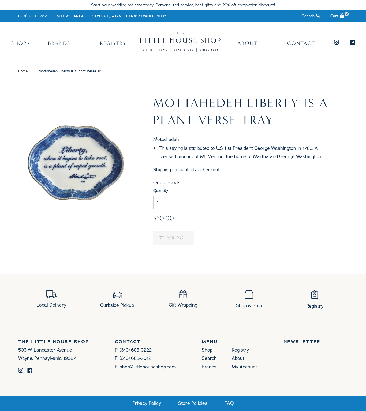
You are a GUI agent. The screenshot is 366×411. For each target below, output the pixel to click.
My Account (244, 367)
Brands (59, 43)
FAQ (229, 403)
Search (209, 358)
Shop (19, 43)
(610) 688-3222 (32, 16)
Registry (113, 43)
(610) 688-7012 (135, 358)
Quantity (160, 190)
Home (23, 71)
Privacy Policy (146, 403)
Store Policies (192, 403)
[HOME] (180, 50)
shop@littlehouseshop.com (148, 367)
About (247, 43)
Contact (301, 43)
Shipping (162, 169)
